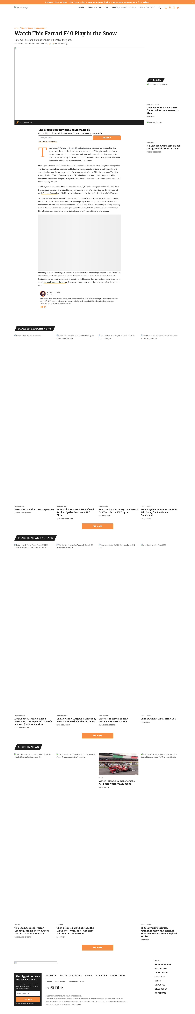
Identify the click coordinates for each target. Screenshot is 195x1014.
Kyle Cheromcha (63, 725)
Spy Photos (161, 969)
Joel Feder (151, 117)
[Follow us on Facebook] (174, 8)
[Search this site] (160, 8)
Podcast (150, 8)
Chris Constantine (21, 728)
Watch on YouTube (71, 975)
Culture (60, 925)
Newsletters (127, 8)
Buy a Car (101, 975)
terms (116, 1002)
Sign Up (107, 138)
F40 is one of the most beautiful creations (74, 148)
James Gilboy (104, 787)
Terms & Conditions (77, 981)
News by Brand (27, 28)
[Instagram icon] (52, 987)
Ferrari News (41, 28)
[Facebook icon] (57, 987)
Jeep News (150, 142)
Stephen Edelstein (154, 152)
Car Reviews (102, 8)
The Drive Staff (105, 516)
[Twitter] (45, 307)
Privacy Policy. (53, 141)
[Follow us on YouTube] (166, 8)
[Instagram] (41, 307)
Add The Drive (59, 44)
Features (160, 977)
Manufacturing (153, 104)
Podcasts (160, 985)
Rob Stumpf (18, 44)
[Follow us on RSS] (178, 8)
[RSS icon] (62, 987)
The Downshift (163, 965)
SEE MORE (97, 526)
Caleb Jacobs (146, 518)
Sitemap (49, 981)
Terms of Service (42, 141)
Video (140, 8)
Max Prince (145, 722)
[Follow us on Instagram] (170, 8)
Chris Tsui (145, 940)
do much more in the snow (55, 282)
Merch (115, 8)
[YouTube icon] (47, 987)
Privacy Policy (68, 2)
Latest (81, 8)
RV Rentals (160, 993)
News (90, 8)
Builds (17, 925)
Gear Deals (161, 989)
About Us (51, 975)
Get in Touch (117, 975)
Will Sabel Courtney (65, 518)
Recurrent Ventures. (58, 996)
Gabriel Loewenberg (22, 513)
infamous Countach (49, 193)
